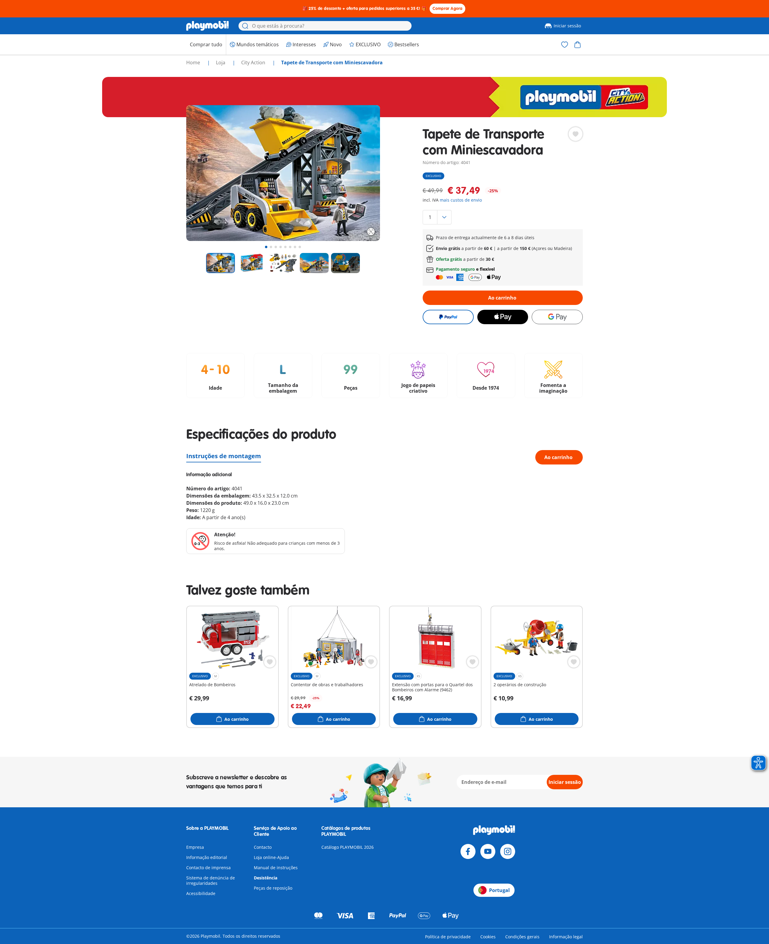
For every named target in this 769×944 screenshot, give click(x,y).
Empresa (195, 847)
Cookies (488, 936)
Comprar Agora (448, 8)
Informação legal (566, 936)
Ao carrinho (502, 297)
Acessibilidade (200, 893)
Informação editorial (206, 857)
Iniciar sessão (567, 26)
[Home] (207, 26)
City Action (253, 62)
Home (193, 62)
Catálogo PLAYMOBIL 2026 (347, 847)
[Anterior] (202, 173)
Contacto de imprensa (208, 867)
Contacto (263, 847)
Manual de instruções (276, 867)
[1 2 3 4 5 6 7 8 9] (502, 217)
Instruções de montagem (223, 456)
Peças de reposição (273, 888)
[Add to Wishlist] (575, 134)
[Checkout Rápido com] (448, 317)
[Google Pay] (557, 317)
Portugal (499, 890)
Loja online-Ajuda (271, 857)
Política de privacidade (448, 936)
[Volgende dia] (364, 173)
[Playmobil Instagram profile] (507, 851)
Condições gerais (522, 936)
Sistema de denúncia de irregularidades (210, 880)
